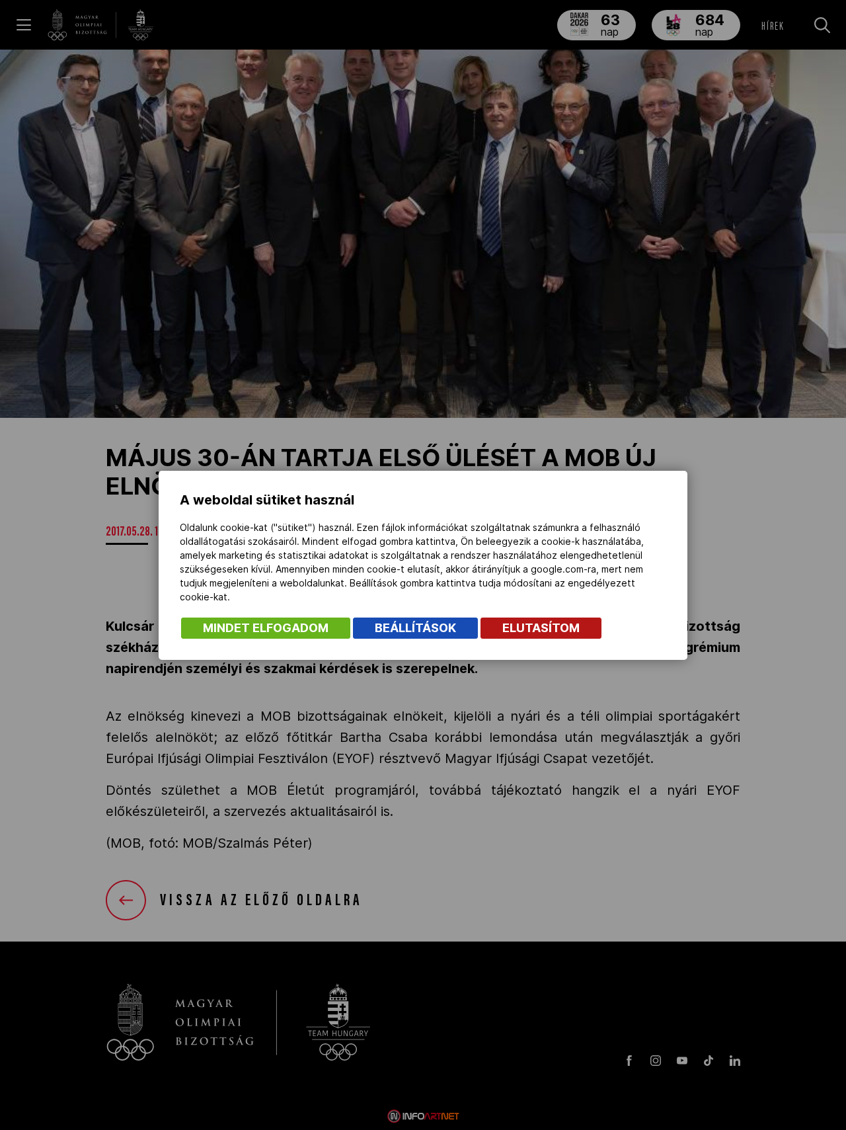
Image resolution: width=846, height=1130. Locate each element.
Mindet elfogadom (265, 628)
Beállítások (415, 628)
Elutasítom (541, 628)
